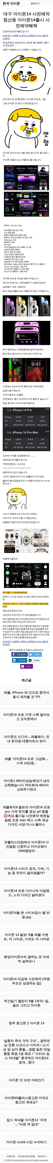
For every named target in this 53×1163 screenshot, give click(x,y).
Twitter (37, 654)
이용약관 (10, 1156)
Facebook (21, 654)
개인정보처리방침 (26, 1156)
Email (28, 666)
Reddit (36, 660)
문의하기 (42, 1156)
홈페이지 (35, 3)
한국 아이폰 (11, 3)
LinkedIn (21, 660)
